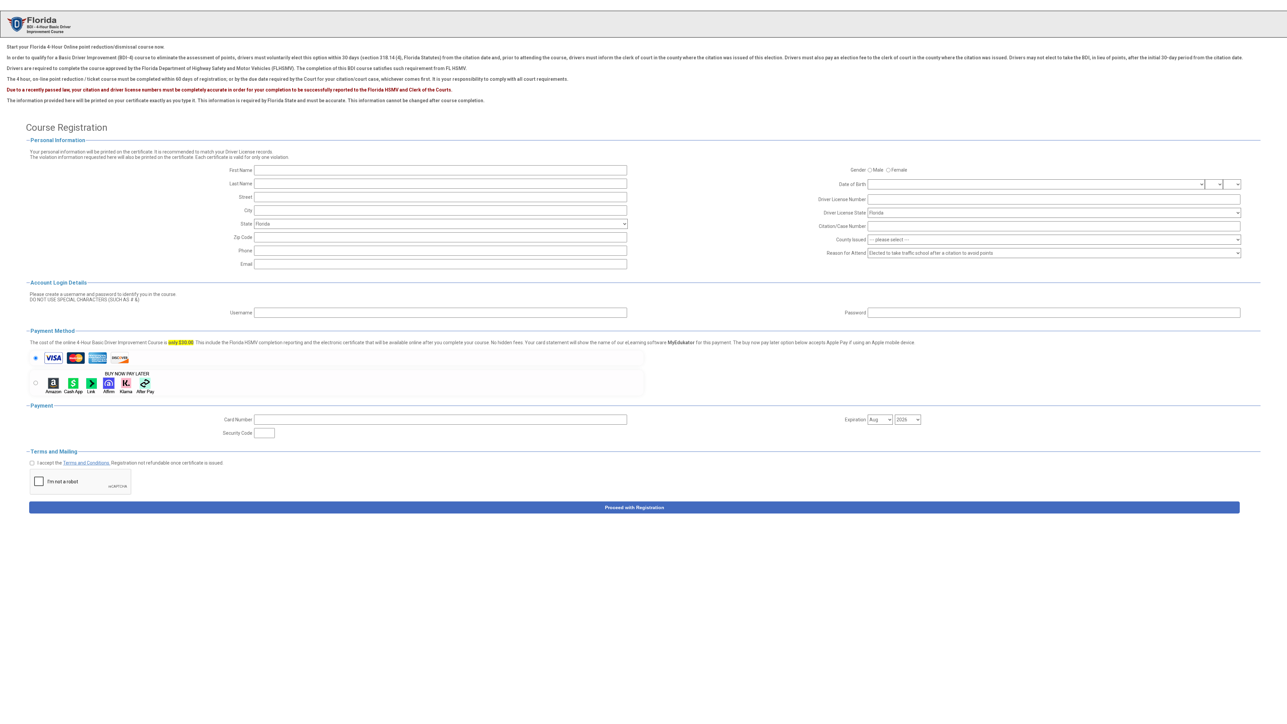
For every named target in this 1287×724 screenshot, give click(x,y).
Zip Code (243, 237)
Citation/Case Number (842, 226)
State (246, 224)
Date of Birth (852, 184)
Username (241, 312)
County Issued (851, 239)
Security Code (237, 433)
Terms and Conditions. (86, 463)
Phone (245, 250)
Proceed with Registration (634, 507)
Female (899, 170)
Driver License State (845, 213)
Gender (858, 170)
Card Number (238, 419)
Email (246, 264)
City (248, 210)
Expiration (855, 419)
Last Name (241, 183)
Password (855, 312)
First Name (241, 170)
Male (878, 170)
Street (245, 197)
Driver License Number (842, 199)
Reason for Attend (846, 253)
